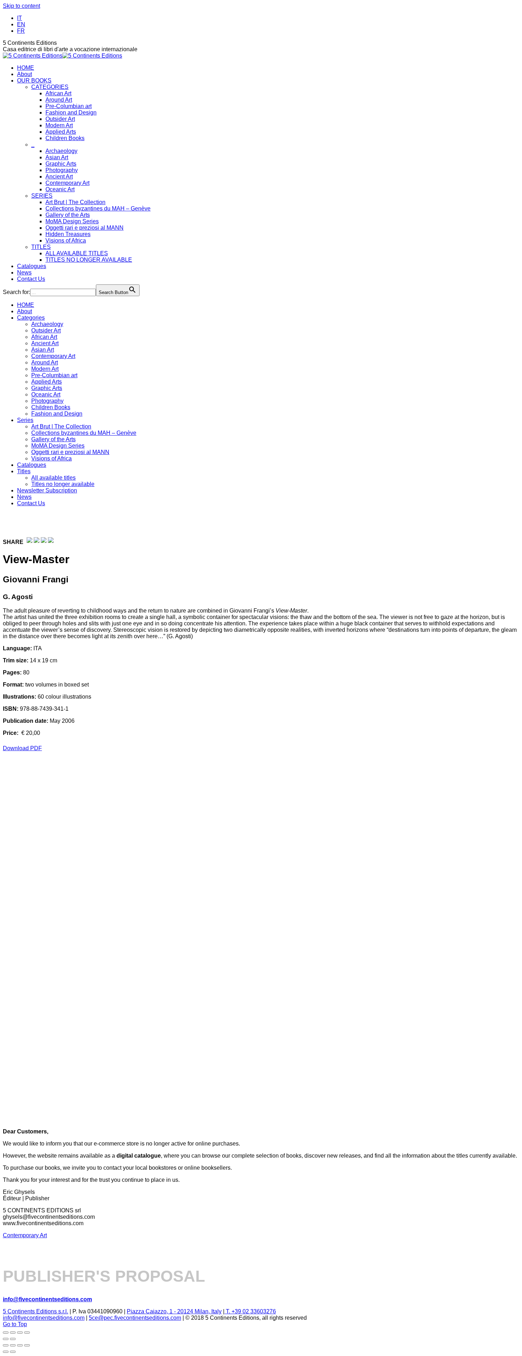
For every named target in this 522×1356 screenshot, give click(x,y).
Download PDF (22, 748)
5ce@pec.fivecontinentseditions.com (135, 1318)
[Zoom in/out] (6, 1332)
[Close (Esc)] (27, 1332)
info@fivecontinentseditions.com (44, 1318)
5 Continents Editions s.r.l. (35, 1311)
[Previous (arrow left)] (6, 1339)
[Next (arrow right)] (13, 1339)
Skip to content (21, 6)
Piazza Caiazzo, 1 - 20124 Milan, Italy (174, 1311)
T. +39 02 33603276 (250, 1311)
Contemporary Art (25, 1235)
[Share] (20, 1332)
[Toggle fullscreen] (13, 1332)
